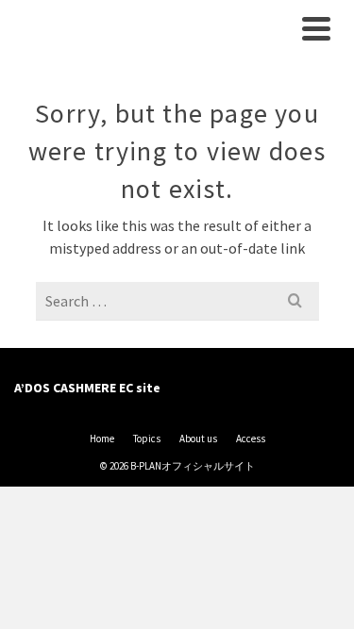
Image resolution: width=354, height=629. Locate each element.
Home (102, 438)
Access (250, 438)
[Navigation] (316, 28)
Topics (146, 438)
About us (198, 438)
